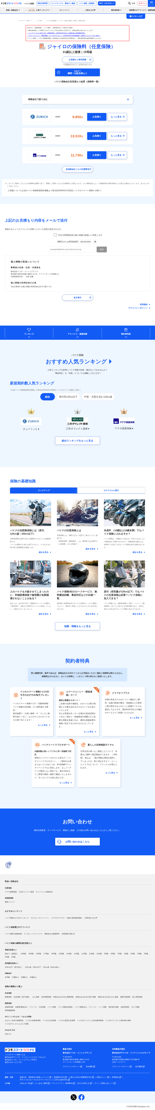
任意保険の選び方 (68, 934)
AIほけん (8, 1034)
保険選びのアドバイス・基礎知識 (142, 10)
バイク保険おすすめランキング (17, 918)
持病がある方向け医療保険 (63, 997)
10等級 (99, 954)
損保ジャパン (10, 902)
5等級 (133, 954)
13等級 (76, 954)
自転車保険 (125, 1007)
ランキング (29, 334)
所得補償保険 (10, 1010)
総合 (47, 396)
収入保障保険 (137, 997)
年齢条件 (8, 973)
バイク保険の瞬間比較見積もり (18, 943)
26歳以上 (24, 977)
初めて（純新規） (11, 954)
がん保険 (35, 997)
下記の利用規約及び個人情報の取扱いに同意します (80, 235)
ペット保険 (102, 1007)
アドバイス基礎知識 (77, 334)
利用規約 (144, 304)
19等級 (31, 954)
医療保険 (8, 997)
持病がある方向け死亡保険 (86, 997)
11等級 (91, 954)
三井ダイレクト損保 (26, 892)
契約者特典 (126, 334)
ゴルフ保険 (135, 1007)
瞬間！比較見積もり (106, 3)
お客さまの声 (90, 10)
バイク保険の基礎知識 (13, 934)
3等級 (146, 954)
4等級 (139, 954)
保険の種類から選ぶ (13, 986)
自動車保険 (9, 1007)
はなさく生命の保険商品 (14, 1020)
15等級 (61, 954)
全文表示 (77, 298)
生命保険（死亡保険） (22, 997)
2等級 (7, 957)
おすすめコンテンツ (13, 911)
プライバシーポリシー (138, 308)
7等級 (119, 954)
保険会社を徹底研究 (52, 934)
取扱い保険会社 (11, 881)
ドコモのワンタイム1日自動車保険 (90, 1020)
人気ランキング (38, 10)
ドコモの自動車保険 (33, 1020)
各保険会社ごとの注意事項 (77, 169)
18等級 (38, 954)
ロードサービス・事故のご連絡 (63, 3)
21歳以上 (15, 977)
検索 (133, 3)
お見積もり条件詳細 (77, 60)
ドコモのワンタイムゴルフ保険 (17, 1024)
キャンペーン (64, 10)
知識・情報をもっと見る (77, 626)
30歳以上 (33, 977)
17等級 (46, 954)
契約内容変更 (43, 3)
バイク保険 (51, 1007)
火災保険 (42, 1007)
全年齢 (7, 977)
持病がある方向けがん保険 (108, 997)
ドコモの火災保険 (49, 1020)
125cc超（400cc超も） (52, 967)
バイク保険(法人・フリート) (85, 1007)
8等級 (113, 954)
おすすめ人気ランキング (76, 361)
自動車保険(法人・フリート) (26, 1007)
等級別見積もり (11, 950)
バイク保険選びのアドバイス (17, 927)
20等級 (23, 954)
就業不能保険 (125, 997)
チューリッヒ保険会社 (44, 892)
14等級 (69, 954)
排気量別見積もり (11, 963)
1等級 (13, 957)
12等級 (84, 954)
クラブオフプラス (58, 918)
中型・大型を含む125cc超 (98, 396)
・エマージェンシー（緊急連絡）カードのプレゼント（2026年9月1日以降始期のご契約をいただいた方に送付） (64, 35)
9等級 (106, 954)
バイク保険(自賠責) (65, 1007)
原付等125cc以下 (68, 396)
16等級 (53, 954)
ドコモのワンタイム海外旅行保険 (118, 1020)
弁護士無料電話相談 (74, 918)
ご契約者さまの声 (90, 918)
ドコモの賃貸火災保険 (66, 1020)
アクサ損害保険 (11, 892)
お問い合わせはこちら (77, 841)
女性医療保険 (46, 997)
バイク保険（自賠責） (87, 3)
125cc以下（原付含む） (14, 967)
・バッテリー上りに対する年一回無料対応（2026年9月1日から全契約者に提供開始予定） (56, 33)
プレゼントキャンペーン (40, 918)
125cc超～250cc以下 (33, 967)
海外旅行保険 (113, 1007)
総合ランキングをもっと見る (77, 440)
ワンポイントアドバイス (33, 934)
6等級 (126, 954)
